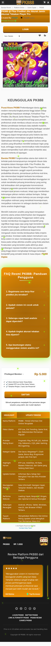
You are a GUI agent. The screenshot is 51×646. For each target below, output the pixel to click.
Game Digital (31, 8)
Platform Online (19, 8)
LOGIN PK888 (18, 615)
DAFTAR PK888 (31, 615)
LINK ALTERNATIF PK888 (18, 618)
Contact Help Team (25, 528)
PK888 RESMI (36, 618)
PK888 (41, 8)
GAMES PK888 (25, 620)
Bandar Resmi (6, 8)
